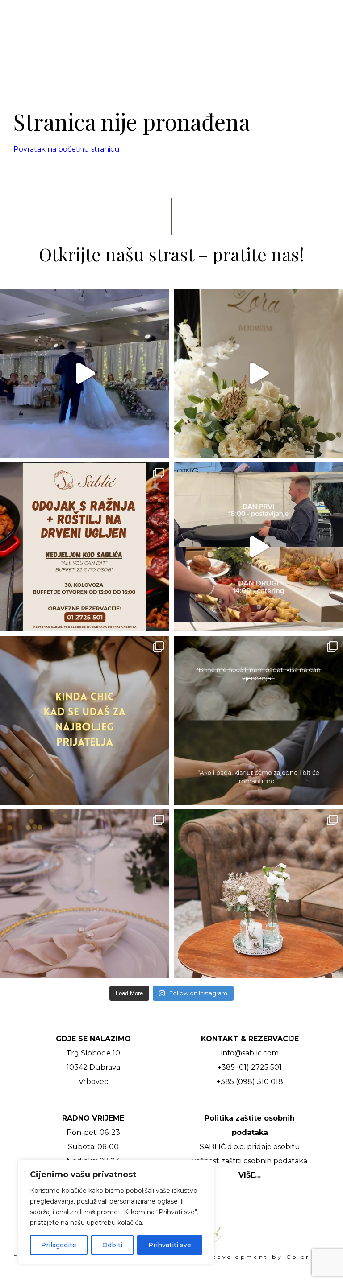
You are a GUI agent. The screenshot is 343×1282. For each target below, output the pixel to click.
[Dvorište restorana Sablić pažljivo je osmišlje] (258, 893)
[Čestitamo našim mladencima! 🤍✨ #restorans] (84, 373)
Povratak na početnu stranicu (66, 149)
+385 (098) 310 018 (250, 1081)
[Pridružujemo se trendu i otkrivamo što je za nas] (84, 720)
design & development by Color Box (251, 1257)
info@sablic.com (250, 1053)
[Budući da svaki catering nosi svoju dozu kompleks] (258, 546)
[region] (116, 1212)
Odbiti (112, 1245)
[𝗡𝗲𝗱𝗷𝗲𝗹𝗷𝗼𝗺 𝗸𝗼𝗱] (84, 546)
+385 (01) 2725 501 (250, 1067)
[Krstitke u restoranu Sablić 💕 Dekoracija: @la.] (258, 373)
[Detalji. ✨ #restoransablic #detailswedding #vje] (84, 893)
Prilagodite (58, 1245)
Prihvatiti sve (169, 1245)
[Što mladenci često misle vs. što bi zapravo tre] (258, 720)
